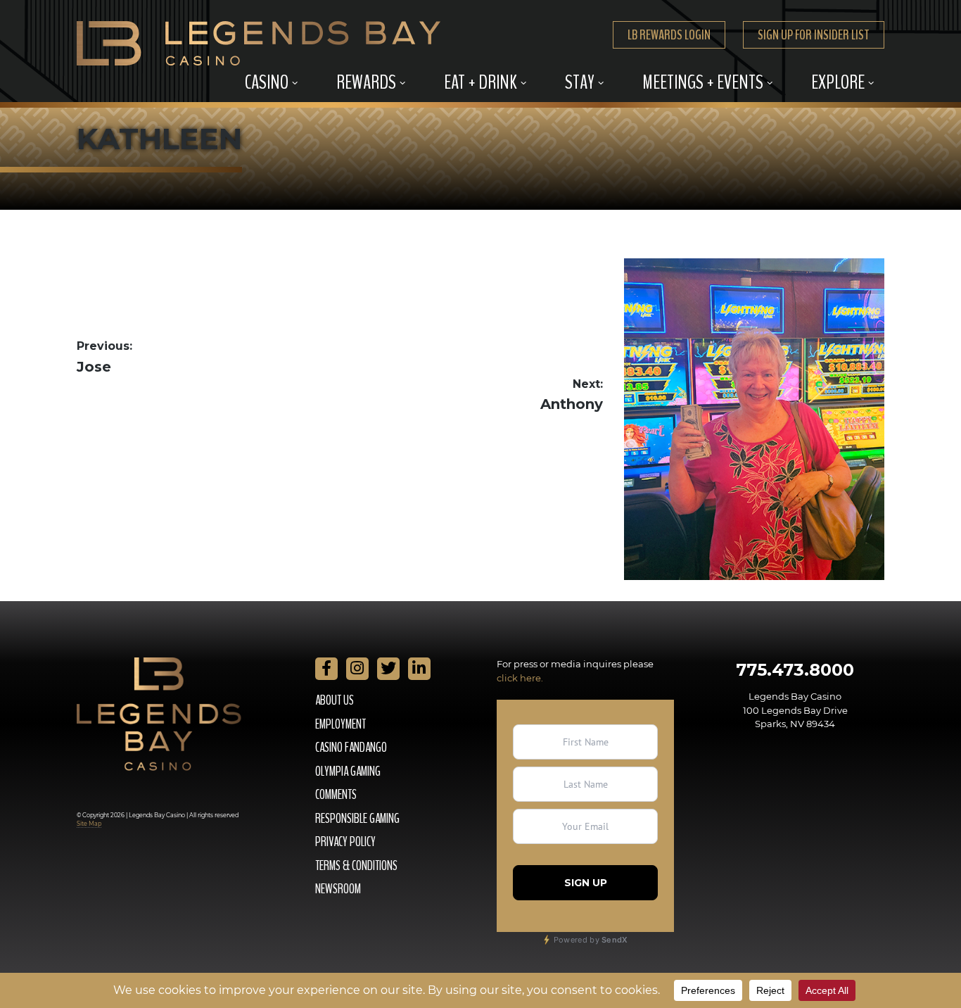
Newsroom (338, 889)
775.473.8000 (795, 670)
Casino (266, 82)
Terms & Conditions (356, 866)
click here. (520, 677)
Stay (579, 82)
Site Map (89, 823)
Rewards (366, 82)
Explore (838, 82)
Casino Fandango (351, 747)
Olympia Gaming (348, 771)
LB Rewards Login (669, 34)
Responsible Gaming (357, 818)
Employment (340, 724)
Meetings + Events (702, 82)
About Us (334, 700)
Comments (336, 795)
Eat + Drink (480, 82)
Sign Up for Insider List (814, 34)
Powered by (590, 940)
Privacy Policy (345, 842)
